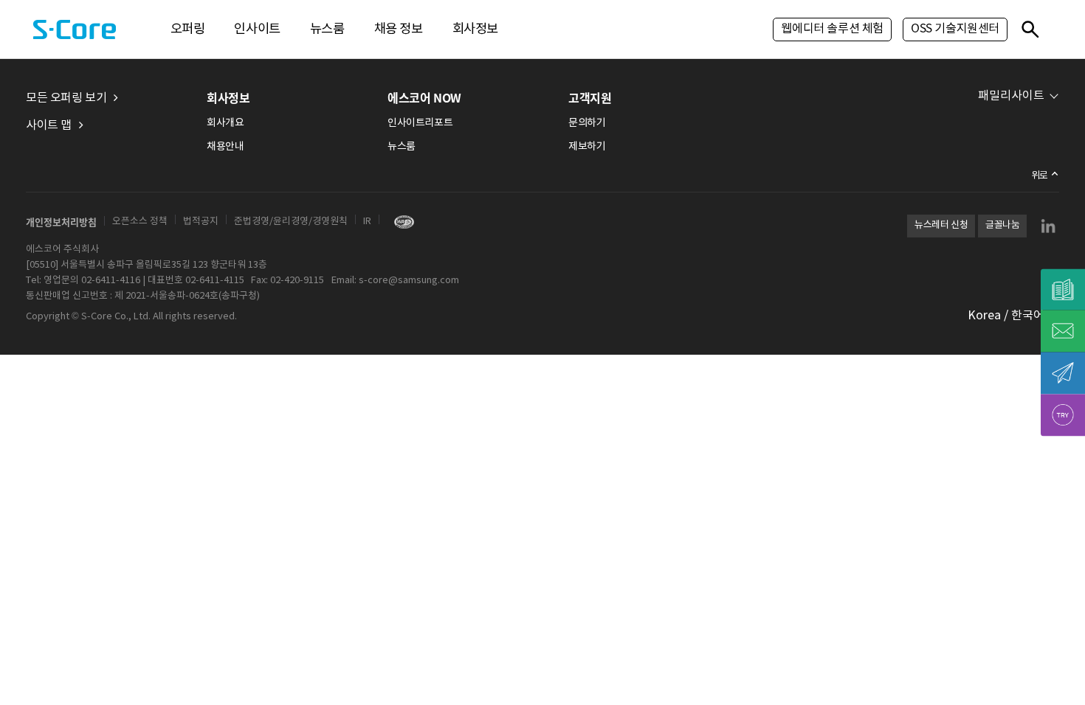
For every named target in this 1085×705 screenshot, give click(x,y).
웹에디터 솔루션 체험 (832, 28)
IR (367, 221)
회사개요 (225, 123)
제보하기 (586, 147)
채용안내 (225, 147)
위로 (1039, 175)
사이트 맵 (49, 125)
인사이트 (257, 29)
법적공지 (200, 221)
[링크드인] (1048, 226)
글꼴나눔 (1002, 225)
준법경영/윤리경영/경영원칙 (291, 221)
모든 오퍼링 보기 (66, 98)
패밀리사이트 (1011, 96)
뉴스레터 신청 (941, 225)
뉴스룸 (327, 29)
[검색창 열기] (1030, 29)
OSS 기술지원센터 (955, 28)
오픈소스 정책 (140, 221)
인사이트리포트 (420, 123)
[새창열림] (400, 221)
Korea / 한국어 (1006, 315)
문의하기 (586, 123)
